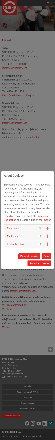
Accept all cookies (39, 263)
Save (46, 256)
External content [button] (15, 244)
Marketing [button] (12, 236)
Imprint (47, 219)
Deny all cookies (29, 256)
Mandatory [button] (13, 228)
